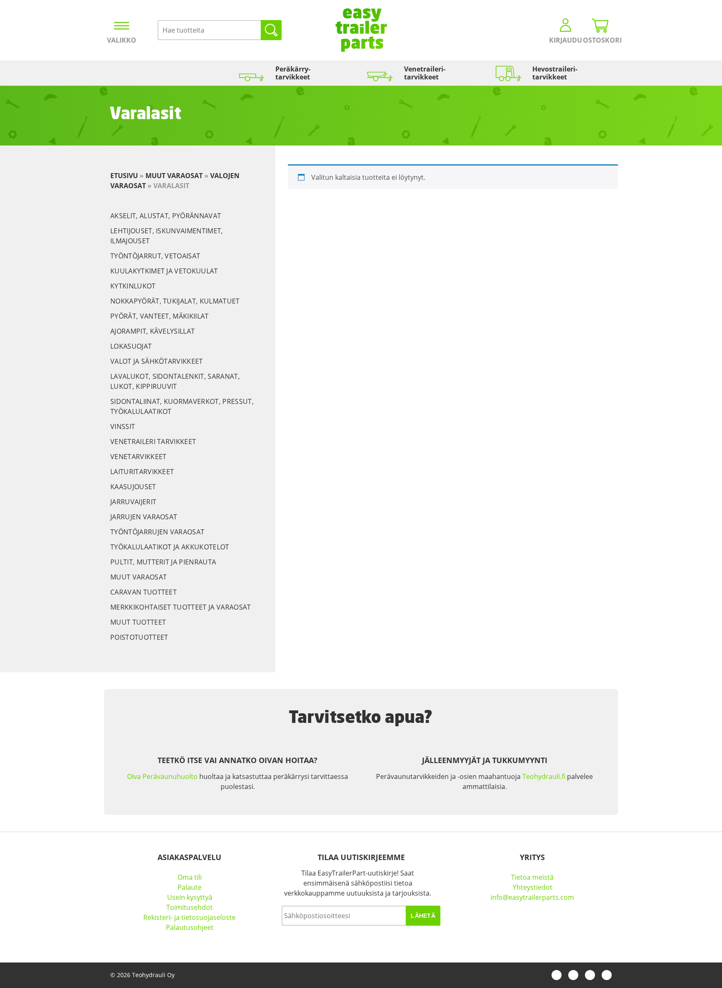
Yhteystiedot (532, 887)
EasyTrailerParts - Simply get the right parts (361, 30)
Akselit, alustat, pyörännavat (165, 215)
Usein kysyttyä (189, 897)
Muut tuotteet (138, 622)
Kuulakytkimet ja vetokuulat (164, 271)
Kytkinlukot (133, 286)
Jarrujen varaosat (143, 516)
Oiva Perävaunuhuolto (162, 776)
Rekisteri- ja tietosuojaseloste (189, 917)
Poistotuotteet (139, 637)
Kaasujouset (133, 486)
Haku (271, 30)
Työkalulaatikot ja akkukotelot (169, 546)
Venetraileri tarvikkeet (153, 441)
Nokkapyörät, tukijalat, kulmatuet (175, 301)
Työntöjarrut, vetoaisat (155, 255)
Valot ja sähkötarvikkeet (156, 361)
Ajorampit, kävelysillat (152, 331)
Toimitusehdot (189, 907)
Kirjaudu (565, 40)
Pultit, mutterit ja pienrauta (163, 562)
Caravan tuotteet (143, 592)
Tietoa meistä (532, 877)
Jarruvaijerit (133, 501)
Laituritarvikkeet (142, 471)
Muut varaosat (174, 175)
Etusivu (124, 175)
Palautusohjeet (190, 927)
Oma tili (190, 877)
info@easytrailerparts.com (532, 897)
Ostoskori (600, 40)
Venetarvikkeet (138, 456)
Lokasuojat (131, 346)
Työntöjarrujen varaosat (157, 531)
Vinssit (122, 426)
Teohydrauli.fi (543, 776)
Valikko (121, 40)
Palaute (189, 887)
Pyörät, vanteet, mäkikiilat (159, 316)
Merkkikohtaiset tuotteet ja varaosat (180, 607)
